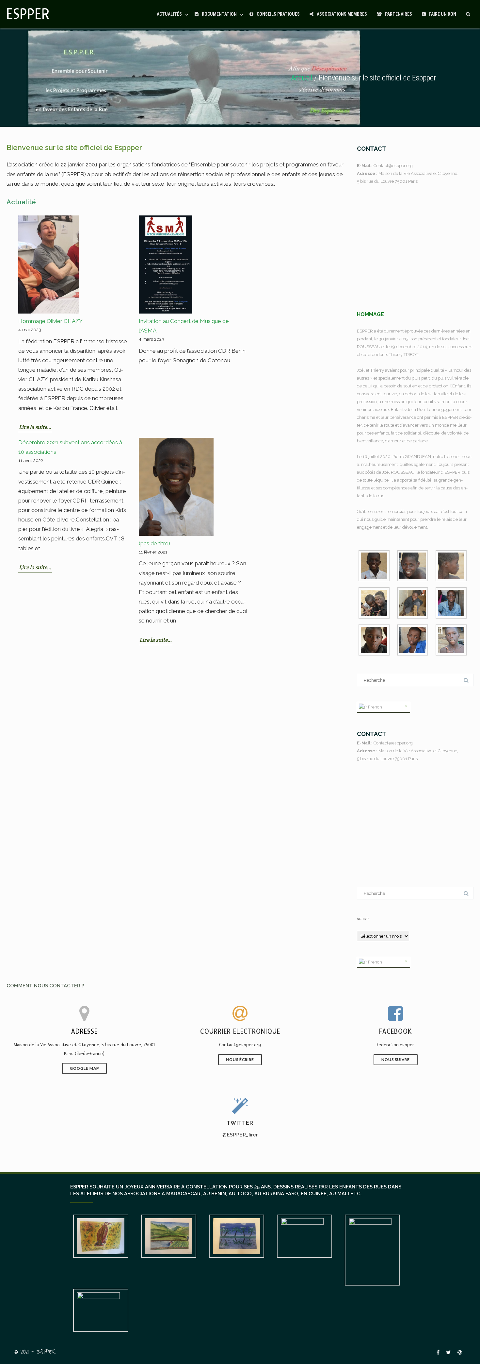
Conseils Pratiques (278, 14)
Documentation (219, 14)
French (374, 707)
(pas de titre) (154, 543)
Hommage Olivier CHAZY (50, 321)
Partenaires (398, 14)
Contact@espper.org (393, 165)
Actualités (169, 14)
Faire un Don (442, 14)
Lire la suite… (35, 427)
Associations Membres (342, 14)
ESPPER (28, 14)
